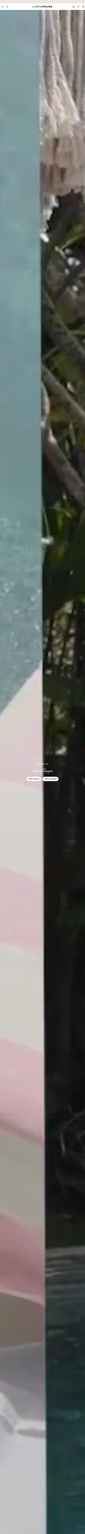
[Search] (7, 6)
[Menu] (2, 6)
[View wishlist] (78, 6)
